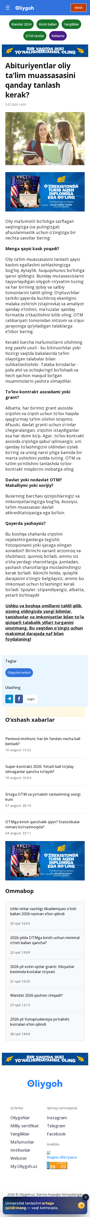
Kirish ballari (48, 24)
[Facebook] (19, 699)
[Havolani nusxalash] (31, 699)
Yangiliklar (71, 24)
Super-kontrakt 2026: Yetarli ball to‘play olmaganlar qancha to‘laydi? (39, 769)
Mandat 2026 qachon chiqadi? (36, 995)
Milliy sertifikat (24, 1126)
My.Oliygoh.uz (23, 1166)
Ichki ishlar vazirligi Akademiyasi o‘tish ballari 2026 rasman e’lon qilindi (43, 911)
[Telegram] (9, 699)
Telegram (56, 1126)
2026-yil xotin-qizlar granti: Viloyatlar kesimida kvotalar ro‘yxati (42, 969)
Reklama (57, 36)
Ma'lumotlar (22, 1142)
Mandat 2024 (21, 24)
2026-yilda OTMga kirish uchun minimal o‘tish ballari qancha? (45, 940)
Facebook (56, 1134)
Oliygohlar (20, 1117)
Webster (18, 1158)
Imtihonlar (20, 1150)
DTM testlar (35, 36)
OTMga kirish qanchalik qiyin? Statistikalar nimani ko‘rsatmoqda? (42, 824)
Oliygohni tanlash (19, 673)
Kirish (79, 7)
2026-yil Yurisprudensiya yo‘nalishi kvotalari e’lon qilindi (39, 1022)
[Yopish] (85, 1197)
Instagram (57, 1117)
